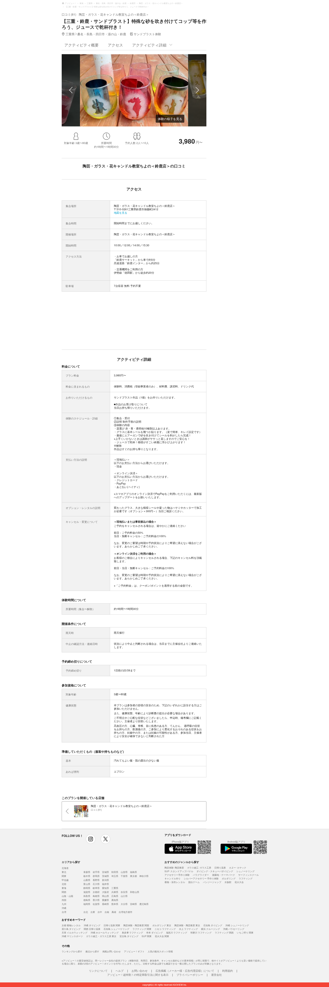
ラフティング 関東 (142, 928)
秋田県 (114, 871)
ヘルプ (120, 971)
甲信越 (65, 879)
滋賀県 (86, 891)
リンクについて (98, 971)
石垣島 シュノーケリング (116, 928)
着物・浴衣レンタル (174, 882)
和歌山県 (134, 891)
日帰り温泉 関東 (112, 925)
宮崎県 (133, 903)
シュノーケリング (245, 871)
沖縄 (64, 907)
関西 (64, 891)
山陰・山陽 (67, 895)
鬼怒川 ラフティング (176, 932)
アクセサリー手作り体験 (177, 874)
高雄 (114, 911)
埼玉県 (114, 875)
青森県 (86, 871)
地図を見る (120, 212)
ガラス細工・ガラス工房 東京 (101, 936)
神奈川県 (144, 875)
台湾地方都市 (125, 911)
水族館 (227, 882)
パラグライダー (201, 874)
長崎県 (105, 903)
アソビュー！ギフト (134, 951)
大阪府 (105, 891)
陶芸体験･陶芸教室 (174, 867)
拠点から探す (92, 951)
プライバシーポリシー (189, 975)
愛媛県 (105, 899)
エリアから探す (71, 862)
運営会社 (216, 975)
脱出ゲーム (194, 882)
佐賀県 (96, 903)
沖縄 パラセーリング (233, 928)
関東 (64, 875)
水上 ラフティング (188, 928)
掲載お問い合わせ (111, 951)
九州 (64, 903)
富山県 (86, 883)
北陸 (64, 883)
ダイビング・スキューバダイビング (214, 871)
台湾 (64, 911)
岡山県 (105, 895)
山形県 (124, 871)
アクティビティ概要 (81, 45)
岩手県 (96, 871)
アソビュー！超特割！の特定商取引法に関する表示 (137, 975)
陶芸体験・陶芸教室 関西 (136, 925)
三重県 (114, 887)
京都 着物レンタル (71, 925)
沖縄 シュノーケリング (237, 925)
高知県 (114, 899)
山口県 (124, 895)
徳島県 (86, 899)
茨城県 (105, 875)
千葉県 (124, 875)
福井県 (105, 883)
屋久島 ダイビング (71, 928)
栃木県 (86, 875)
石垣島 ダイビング (212, 925)
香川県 (96, 899)
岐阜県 (96, 887)
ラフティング (245, 878)
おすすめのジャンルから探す (181, 862)
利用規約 (227, 971)
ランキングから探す (72, 951)
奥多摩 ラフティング (132, 932)
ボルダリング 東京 (161, 925)
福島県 (133, 871)
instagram (90, 839)
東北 (64, 871)
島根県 (96, 895)
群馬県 (96, 875)
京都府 (96, 891)
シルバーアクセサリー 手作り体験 (201, 878)
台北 (85, 911)
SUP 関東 (147, 936)
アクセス (115, 45)
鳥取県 (86, 895)
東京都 (133, 875)
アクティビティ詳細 (149, 45)
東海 (64, 887)
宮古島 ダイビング (129, 936)
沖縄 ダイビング (92, 925)
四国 (64, 899)
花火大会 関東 (162, 936)
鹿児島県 (144, 903)
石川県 (96, 883)
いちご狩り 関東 (245, 932)
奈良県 (124, 891)
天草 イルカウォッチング (74, 932)
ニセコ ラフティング (165, 928)
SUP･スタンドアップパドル (178, 871)
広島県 (114, 895)
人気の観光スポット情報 (160, 951)
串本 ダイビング (154, 932)
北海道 (65, 867)
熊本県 (114, 903)
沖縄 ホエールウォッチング (105, 932)
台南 (107, 911)
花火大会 (239, 882)
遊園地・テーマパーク (223, 874)
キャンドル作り (172, 878)
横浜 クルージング (210, 928)
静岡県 (86, 887)
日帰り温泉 (220, 867)
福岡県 (86, 903)
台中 (99, 911)
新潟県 (105, 879)
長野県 (96, 879)
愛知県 (105, 887)
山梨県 (86, 879)
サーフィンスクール (248, 874)
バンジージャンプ (212, 882)
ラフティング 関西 (224, 932)
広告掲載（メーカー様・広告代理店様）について (185, 971)
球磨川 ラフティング (201, 932)
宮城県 (105, 871)
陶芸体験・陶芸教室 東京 (187, 925)
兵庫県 (114, 891)
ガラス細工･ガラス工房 (199, 867)
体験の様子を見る (170, 119)
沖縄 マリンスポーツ (72, 936)
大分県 (124, 903)
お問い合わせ (140, 971)
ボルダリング (229, 878)
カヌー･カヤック (237, 867)
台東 (92, 911)
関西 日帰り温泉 (92, 928)
